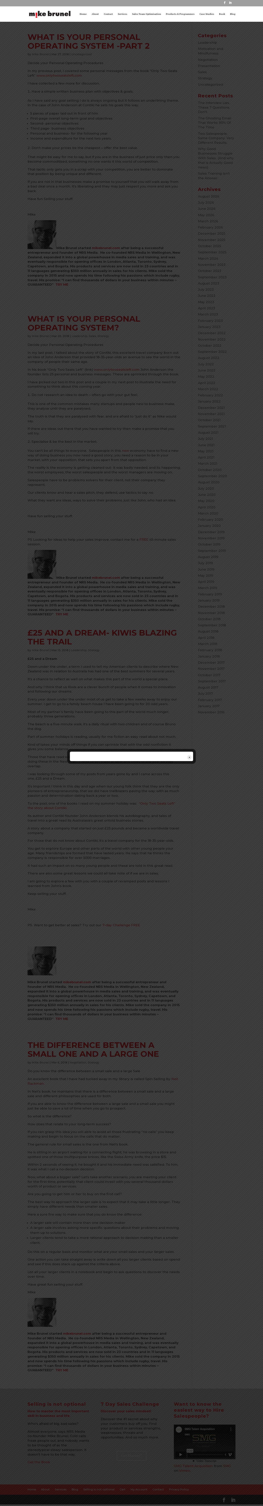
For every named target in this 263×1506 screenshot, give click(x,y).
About (95, 14)
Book (222, 14)
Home (83, 14)
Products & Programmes (180, 14)
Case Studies (206, 14)
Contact (108, 14)
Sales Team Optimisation (146, 14)
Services (122, 14)
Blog (232, 14)
